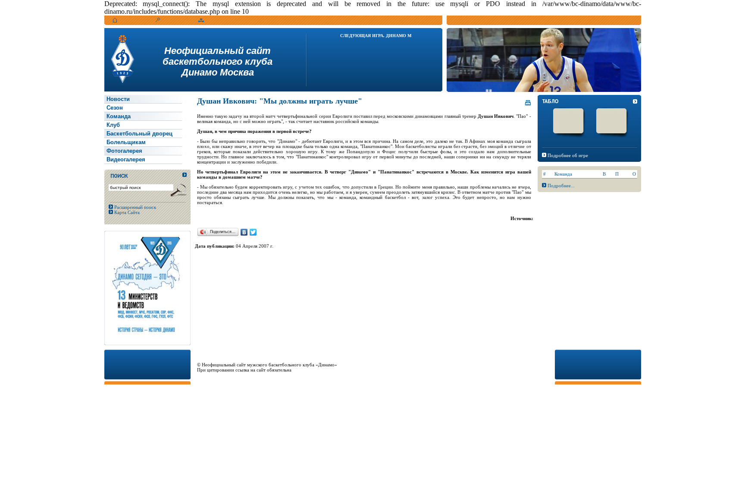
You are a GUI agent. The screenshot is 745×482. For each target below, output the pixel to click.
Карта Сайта (126, 212)
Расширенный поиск (134, 207)
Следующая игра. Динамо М (375, 35)
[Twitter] (253, 232)
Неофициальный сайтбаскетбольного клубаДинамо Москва (217, 61)
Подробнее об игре (568, 155)
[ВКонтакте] (244, 232)
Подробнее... (561, 185)
